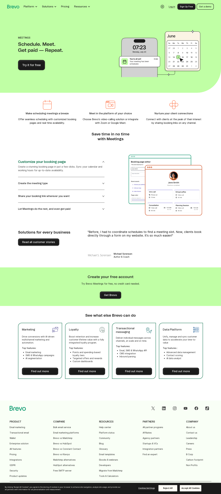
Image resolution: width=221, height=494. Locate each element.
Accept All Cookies (190, 488)
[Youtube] (185, 408)
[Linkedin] (164, 408)
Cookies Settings (146, 488)
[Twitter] (153, 408)
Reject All (168, 488)
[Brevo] (13, 6)
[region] (110, 488)
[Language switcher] (162, 6)
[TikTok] (207, 408)
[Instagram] (174, 408)
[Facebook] (196, 408)
